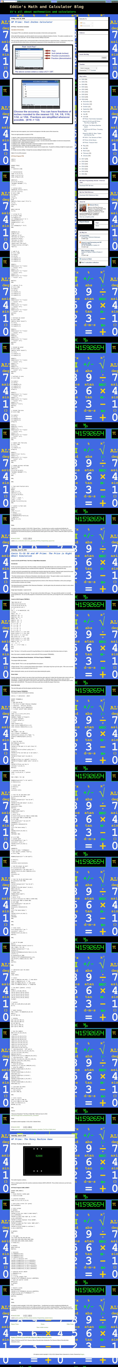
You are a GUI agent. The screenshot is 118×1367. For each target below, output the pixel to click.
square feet (51, 540)
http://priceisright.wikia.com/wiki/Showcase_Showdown (25, 1115)
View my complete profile (86, 217)
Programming (44, 540)
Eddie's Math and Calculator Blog (47, 7)
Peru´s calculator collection (90, 262)
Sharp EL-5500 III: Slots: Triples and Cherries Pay (92, 134)
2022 (83, 89)
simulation (40, 1129)
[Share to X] (27, 538)
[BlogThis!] (26, 538)
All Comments (86, 26)
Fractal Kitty (85, 235)
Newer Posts (15, 1324)
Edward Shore (94, 205)
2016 (83, 161)
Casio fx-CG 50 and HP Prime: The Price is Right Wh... (91, 122)
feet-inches (27, 540)
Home (42, 1324)
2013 (83, 169)
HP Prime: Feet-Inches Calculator (32, 22)
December (86, 101)
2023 (83, 87)
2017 (83, 159)
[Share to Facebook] (29, 538)
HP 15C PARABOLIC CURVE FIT (90, 245)
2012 (83, 171)
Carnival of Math (86, 259)
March (85, 150)
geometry (33, 540)
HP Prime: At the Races (89, 140)
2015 (83, 164)
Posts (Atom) (46, 1333)
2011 (83, 174)
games (17, 1318)
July (84, 114)
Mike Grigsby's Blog (87, 250)
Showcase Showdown (31, 1129)
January (85, 155)
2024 (83, 84)
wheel (54, 1129)
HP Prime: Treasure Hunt (90, 142)
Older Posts (70, 1324)
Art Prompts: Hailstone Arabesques (90, 237)
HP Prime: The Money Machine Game (32, 1139)
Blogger (82, 1354)
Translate (93, 70)
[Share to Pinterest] (31, 538)
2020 (83, 94)
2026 (83, 79)
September (86, 109)
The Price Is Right (47, 1129)
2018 (83, 99)
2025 (83, 82)
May (84, 145)
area (16, 540)
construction (21, 540)
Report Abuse (84, 222)
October (85, 106)
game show (18, 1129)
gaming (23, 1129)
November (86, 104)
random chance (49, 1318)
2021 (83, 92)
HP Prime (38, 540)
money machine (33, 1318)
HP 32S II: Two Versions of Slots (92, 137)
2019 (83, 97)
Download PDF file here (86, 185)
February (86, 153)
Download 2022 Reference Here (88, 195)
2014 (83, 166)
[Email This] (24, 538)
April (84, 148)
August (85, 111)
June (84, 116)
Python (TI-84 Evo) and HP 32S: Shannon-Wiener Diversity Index (31, 1337)
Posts (83, 23)
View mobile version (42, 1327)
